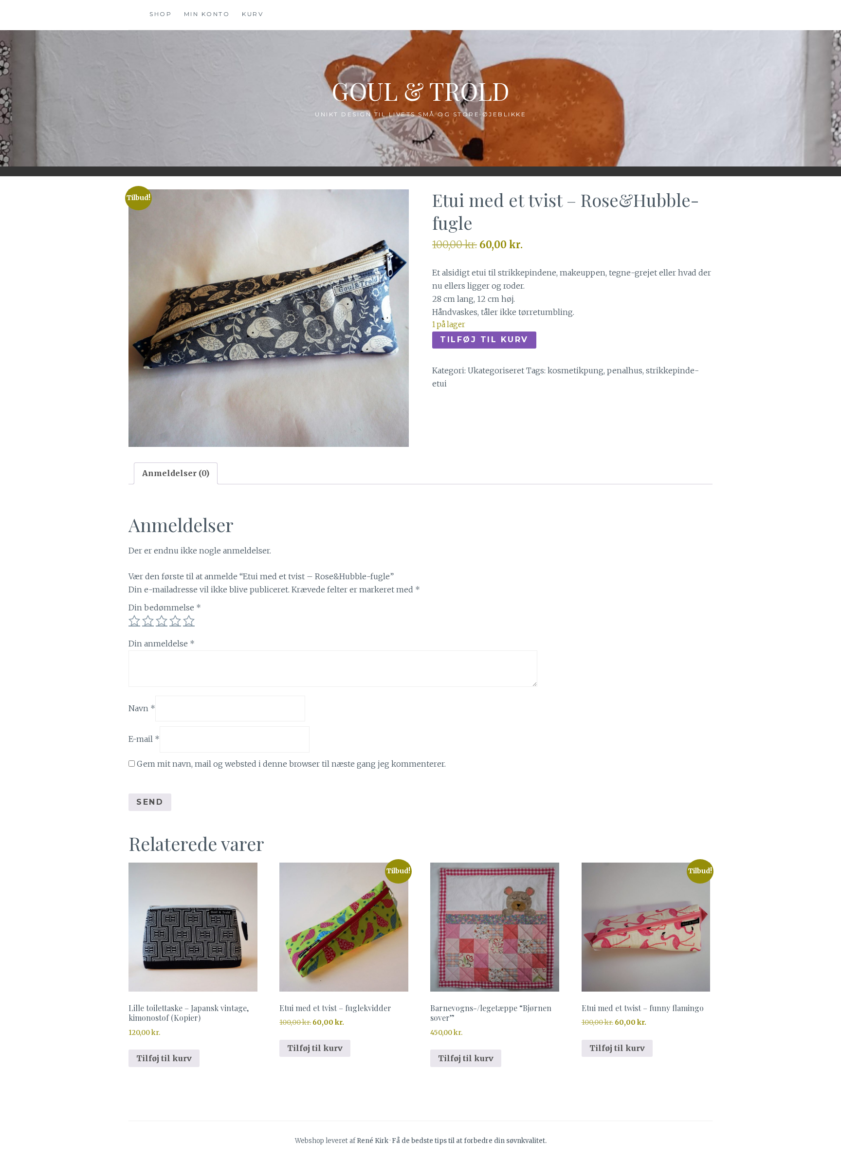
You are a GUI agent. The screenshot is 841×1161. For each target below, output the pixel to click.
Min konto (207, 14)
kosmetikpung (575, 370)
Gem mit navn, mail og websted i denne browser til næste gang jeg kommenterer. (291, 764)
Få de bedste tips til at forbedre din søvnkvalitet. (469, 1141)
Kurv (252, 14)
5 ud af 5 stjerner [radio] (189, 621)
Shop (160, 14)
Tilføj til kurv (484, 339)
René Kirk (372, 1141)
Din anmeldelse (161, 643)
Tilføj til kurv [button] (164, 1058)
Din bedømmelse (164, 607)
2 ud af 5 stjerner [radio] (148, 621)
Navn (141, 708)
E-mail (144, 739)
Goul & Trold (420, 90)
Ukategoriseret (496, 370)
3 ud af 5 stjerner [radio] (161, 621)
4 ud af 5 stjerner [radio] (175, 621)
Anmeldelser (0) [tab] (175, 473)
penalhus (624, 370)
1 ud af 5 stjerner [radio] (134, 621)
